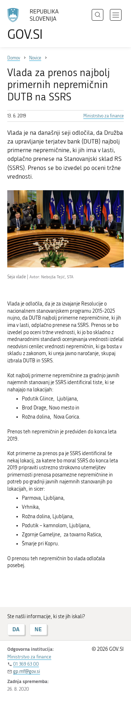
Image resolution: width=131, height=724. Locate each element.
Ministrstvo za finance (103, 115)
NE (38, 629)
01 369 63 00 (26, 664)
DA (16, 629)
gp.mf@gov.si (26, 671)
